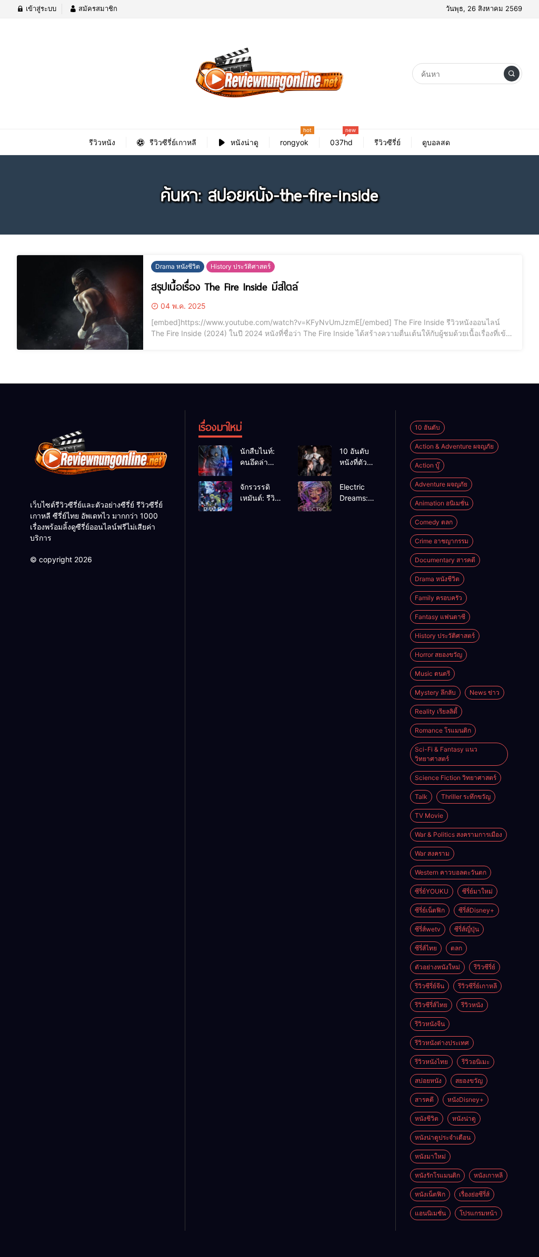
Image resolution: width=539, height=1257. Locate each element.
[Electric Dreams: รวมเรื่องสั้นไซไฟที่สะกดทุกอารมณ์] (315, 496)
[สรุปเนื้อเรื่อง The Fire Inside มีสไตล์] (80, 302)
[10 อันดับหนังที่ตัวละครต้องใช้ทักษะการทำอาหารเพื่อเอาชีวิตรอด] (315, 460)
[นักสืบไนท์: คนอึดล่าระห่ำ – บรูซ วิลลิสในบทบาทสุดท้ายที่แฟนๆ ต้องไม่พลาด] (215, 460)
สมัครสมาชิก (96, 8)
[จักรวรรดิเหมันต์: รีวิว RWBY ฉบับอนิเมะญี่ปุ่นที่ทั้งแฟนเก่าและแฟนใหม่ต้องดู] (215, 496)
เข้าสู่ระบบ (40, 8)
